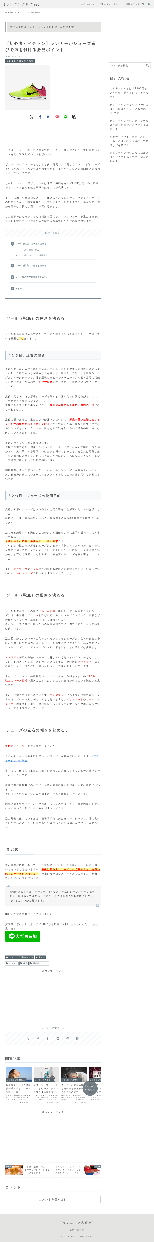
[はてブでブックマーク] (49, 117)
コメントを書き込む (53, 1199)
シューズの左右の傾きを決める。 (31, 277)
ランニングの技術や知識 (21, 957)
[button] (74, 117)
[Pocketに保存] (57, 117)
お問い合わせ (77, 1229)
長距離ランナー (40, 963)
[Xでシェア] (32, 117)
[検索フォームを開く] (149, 4)
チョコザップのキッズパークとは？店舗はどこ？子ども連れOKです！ (129, 109)
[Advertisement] (53, 132)
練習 (25, 963)
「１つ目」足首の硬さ (29, 250)
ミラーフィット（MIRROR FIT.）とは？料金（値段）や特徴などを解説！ (129, 141)
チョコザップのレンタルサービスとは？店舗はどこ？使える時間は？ (129, 125)
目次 (48, 232)
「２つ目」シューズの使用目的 (33, 255)
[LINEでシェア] (66, 117)
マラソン (13, 963)
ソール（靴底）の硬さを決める (30, 265)
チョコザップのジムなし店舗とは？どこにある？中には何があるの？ (129, 157)
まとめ (18, 288)
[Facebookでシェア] (40, 117)
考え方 (42, 957)
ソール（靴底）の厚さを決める (30, 243)
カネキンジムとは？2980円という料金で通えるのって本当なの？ (129, 92)
